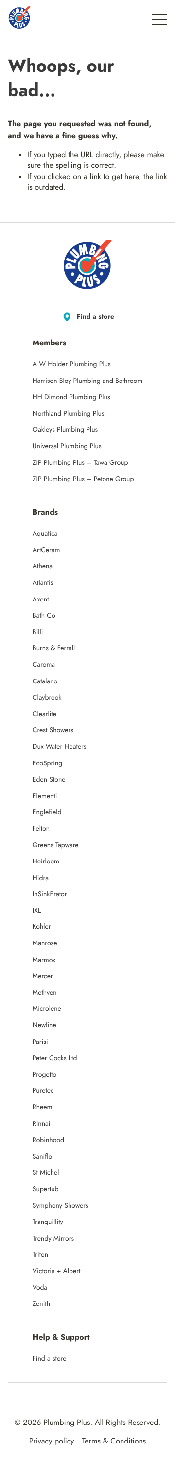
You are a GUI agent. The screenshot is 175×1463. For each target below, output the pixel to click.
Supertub (46, 1189)
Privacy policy (51, 1441)
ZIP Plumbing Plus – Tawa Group (80, 463)
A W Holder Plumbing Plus (72, 364)
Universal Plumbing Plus (67, 446)
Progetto (44, 1075)
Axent (41, 599)
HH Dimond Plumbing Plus (71, 397)
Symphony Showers (60, 1206)
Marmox (44, 960)
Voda (40, 1288)
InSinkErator (50, 894)
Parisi (40, 1042)
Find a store (95, 316)
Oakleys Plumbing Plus (65, 430)
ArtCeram (46, 550)
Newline (44, 1025)
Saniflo (42, 1157)
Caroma (44, 665)
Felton (41, 829)
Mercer (43, 976)
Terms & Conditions (114, 1441)
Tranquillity (48, 1222)
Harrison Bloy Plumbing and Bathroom (87, 381)
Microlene (47, 1009)
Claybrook (47, 697)
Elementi (45, 796)
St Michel (46, 1173)
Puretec (43, 1091)
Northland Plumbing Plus (69, 414)
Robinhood (48, 1140)
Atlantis (43, 583)
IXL (37, 911)
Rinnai (42, 1124)
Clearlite (44, 714)
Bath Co (44, 616)
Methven (45, 993)
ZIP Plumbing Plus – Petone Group (83, 479)
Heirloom (46, 861)
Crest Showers (53, 730)
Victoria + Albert (57, 1271)
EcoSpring (47, 763)
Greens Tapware (56, 845)
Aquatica (45, 534)
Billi (38, 632)
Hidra (41, 878)
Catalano (45, 681)
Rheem (42, 1107)
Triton (40, 1255)
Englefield (47, 812)
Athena (42, 566)
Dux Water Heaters (60, 747)
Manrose (45, 943)
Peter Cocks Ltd (55, 1058)
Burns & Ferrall (54, 648)
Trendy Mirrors (53, 1238)
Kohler (42, 927)
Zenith (41, 1304)
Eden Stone (49, 779)
